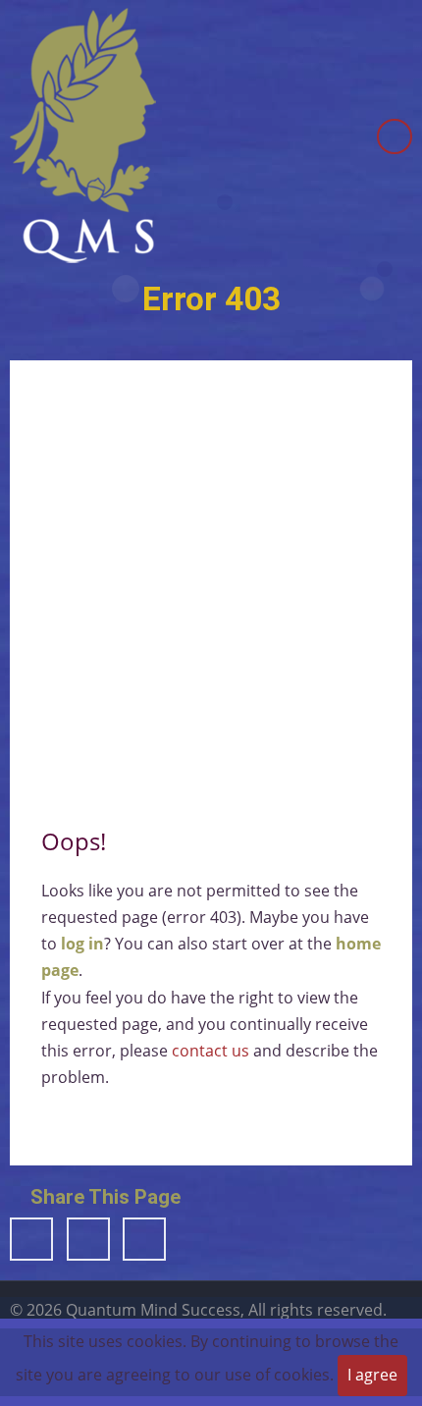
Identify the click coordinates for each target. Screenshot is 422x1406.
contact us (210, 1050)
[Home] (83, 134)
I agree (372, 1374)
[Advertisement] (211, 587)
